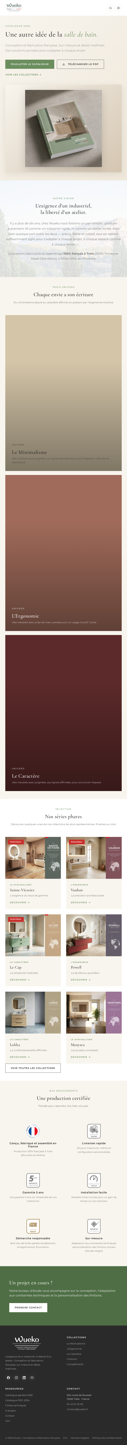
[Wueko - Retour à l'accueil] (13, 8)
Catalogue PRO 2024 (17, 1400)
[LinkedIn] (24, 1378)
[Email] (32, 1378)
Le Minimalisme (76, 1343)
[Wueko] (32, 1343)
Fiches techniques (15, 1405)
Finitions (72, 1359)
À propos (10, 1410)
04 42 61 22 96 (75, 1404)
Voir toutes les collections (33, 1068)
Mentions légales (80, 1438)
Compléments (75, 1364)
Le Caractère (74, 1353)
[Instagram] (16, 1378)
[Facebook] (8, 1378)
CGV (7, 1420)
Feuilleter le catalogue (30, 64)
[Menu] (118, 8)
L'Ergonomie (74, 1348)
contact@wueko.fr (77, 1409)
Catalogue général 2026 (19, 1395)
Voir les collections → (23, 74)
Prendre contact (28, 1307)
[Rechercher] (110, 8)
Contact (10, 1415)
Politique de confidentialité (107, 1438)
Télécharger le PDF (83, 64)
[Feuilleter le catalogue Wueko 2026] (63, 128)
